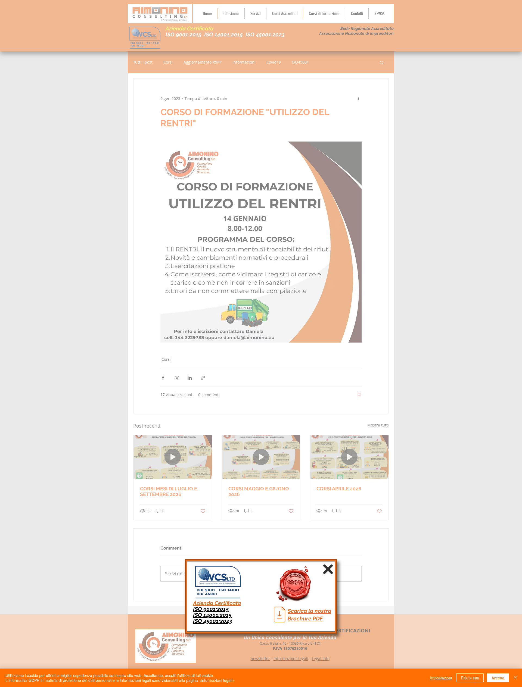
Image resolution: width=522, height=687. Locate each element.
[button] (328, 569)
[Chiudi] (515, 678)
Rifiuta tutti (470, 677)
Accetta (498, 677)
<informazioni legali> (216, 680)
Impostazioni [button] (441, 677)
